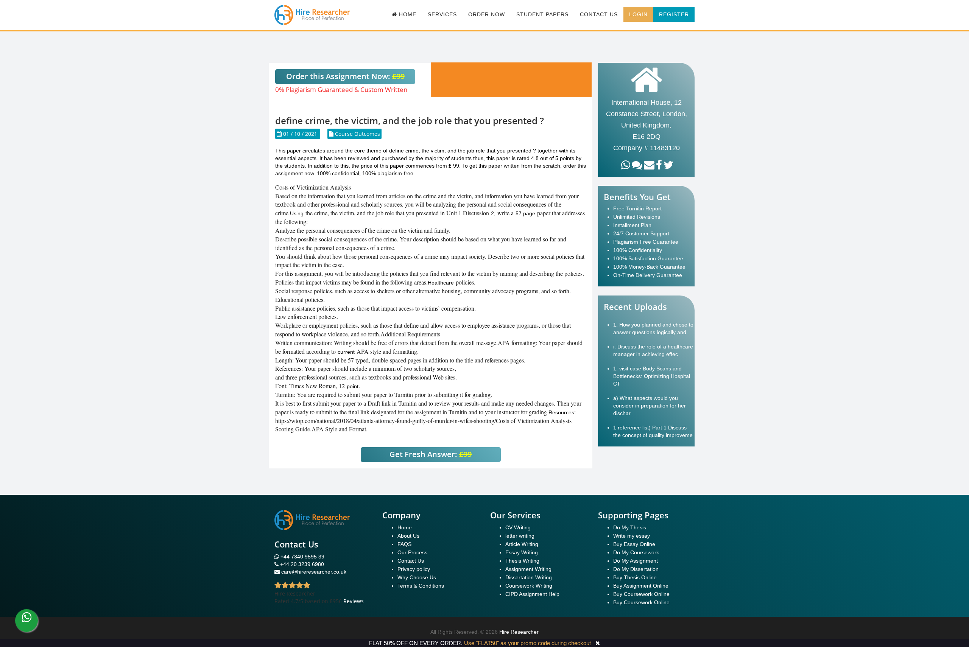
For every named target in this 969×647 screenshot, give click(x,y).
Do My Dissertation (636, 569)
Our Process (412, 552)
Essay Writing (521, 552)
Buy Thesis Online (635, 577)
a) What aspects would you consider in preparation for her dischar (649, 405)
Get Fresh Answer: (430, 454)
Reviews (353, 601)
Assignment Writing (528, 569)
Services (442, 14)
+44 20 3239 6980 (302, 564)
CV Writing (518, 527)
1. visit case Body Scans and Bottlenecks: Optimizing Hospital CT (651, 376)
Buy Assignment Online (640, 586)
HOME (406, 14)
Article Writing (521, 544)
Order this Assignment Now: (345, 76)
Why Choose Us (416, 577)
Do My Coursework (636, 552)
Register (674, 14)
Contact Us (599, 14)
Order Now (486, 14)
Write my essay (631, 536)
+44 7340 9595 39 (301, 557)
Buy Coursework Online (641, 594)
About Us (408, 536)
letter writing (519, 536)
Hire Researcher (519, 632)
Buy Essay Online (634, 544)
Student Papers (542, 14)
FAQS (404, 544)
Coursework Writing (528, 586)
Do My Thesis (629, 527)
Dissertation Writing (528, 577)
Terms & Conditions (420, 586)
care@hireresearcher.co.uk (313, 572)
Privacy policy (413, 569)
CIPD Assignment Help (532, 594)
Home (404, 527)
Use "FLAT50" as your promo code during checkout (527, 643)
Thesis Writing (522, 561)
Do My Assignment (635, 561)
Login (638, 14)
